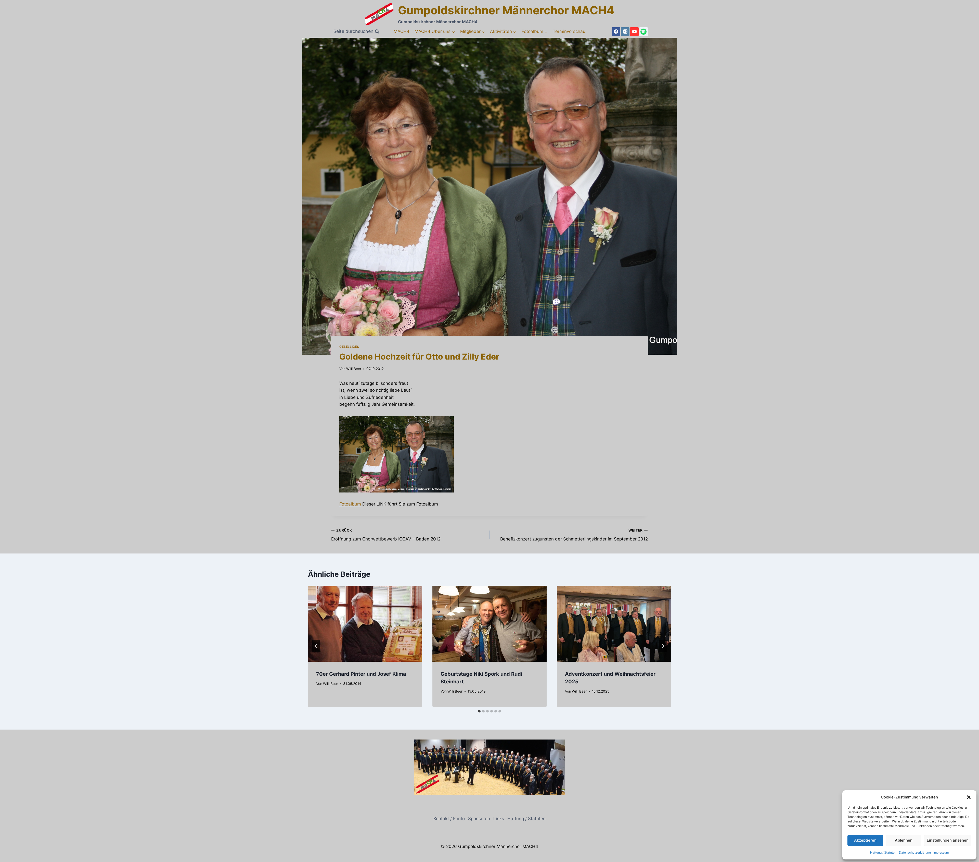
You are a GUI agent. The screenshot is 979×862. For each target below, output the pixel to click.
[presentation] (365, 624)
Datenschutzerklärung (915, 852)
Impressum (941, 852)
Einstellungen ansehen (948, 840)
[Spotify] (643, 31)
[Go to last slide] (316, 646)
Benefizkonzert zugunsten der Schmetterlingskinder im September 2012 (574, 535)
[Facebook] (616, 31)
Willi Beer (353, 369)
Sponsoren (479, 818)
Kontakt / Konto (449, 818)
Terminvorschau (569, 31)
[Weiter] (663, 646)
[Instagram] (625, 31)
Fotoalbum (350, 504)
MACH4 (401, 31)
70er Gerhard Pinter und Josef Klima (361, 674)
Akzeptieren (865, 840)
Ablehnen (903, 840)
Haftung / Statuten (883, 852)
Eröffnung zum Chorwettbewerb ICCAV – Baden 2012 (386, 535)
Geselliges (349, 347)
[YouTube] (634, 31)
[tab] (479, 711)
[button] (968, 797)
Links (498, 818)
